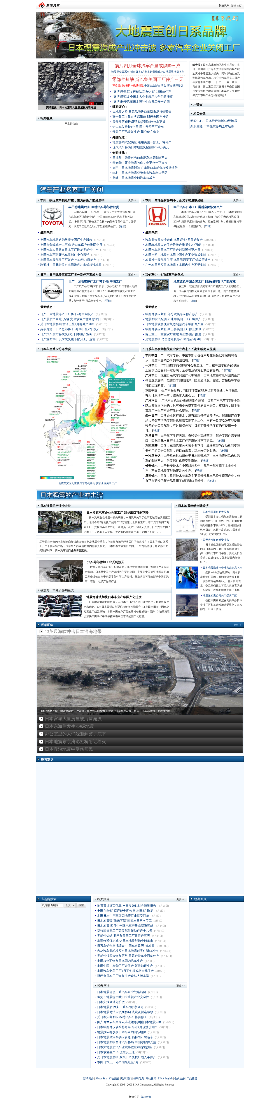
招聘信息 (138, 1078)
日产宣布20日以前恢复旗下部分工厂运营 (67, 339)
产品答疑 (192, 1078)
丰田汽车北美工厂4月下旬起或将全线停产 (125, 971)
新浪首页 (236, 5)
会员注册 (179, 1078)
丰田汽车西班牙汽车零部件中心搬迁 (65, 254)
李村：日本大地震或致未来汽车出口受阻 (140, 172)
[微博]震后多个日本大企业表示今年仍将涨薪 (142, 96)
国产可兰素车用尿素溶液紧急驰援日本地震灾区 (129, 1022)
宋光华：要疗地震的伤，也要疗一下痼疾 (140, 162)
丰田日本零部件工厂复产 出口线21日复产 (68, 260)
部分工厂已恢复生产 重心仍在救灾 (135, 131)
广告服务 (114, 1078)
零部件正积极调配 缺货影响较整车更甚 (138, 121)
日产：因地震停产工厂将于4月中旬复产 (95, 281)
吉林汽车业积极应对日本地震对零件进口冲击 (127, 950)
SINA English (165, 1078)
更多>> (132, 200)
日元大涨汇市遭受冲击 (216, 539)
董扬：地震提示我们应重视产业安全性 (123, 997)
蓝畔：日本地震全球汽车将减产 (133, 178)
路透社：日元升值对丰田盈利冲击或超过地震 (71, 265)
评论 (169, 85)
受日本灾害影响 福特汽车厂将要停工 (122, 1017)
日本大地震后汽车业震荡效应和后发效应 (124, 1047)
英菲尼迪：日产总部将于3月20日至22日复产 (70, 329)
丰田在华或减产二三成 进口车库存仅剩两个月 (71, 244)
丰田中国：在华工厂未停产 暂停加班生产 (125, 966)
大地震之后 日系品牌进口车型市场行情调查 (142, 111)
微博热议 (178, 85)
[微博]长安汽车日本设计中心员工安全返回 (141, 101)
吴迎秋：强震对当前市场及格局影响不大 (140, 157)
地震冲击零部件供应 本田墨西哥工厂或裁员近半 (177, 260)
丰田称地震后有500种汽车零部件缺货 (93, 207)
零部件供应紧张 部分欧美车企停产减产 (171, 314)
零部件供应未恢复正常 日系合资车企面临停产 (128, 955)
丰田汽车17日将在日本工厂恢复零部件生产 (69, 249)
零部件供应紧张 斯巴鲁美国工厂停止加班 (173, 329)
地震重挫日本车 (175, 71)
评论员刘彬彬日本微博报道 (128, 85)
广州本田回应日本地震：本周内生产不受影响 (175, 265)
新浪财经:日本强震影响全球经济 (212, 126)
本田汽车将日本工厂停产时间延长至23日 (172, 249)
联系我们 (126, 1078)
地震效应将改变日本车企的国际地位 (121, 1032)
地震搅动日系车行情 (123, 71)
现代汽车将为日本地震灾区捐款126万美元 (140, 147)
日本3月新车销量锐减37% (150, 71)
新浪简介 (88, 1078)
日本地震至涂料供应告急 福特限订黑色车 (125, 1037)
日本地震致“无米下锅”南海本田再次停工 (124, 920)
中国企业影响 (152, 85)
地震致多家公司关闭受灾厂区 (220, 595)
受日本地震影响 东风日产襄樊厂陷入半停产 (126, 1057)
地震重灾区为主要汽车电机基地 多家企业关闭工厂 (87, 483)
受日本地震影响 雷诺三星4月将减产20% (67, 324)
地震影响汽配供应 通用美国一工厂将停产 (173, 319)
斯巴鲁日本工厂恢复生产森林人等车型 (123, 976)
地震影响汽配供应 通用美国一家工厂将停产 (142, 142)
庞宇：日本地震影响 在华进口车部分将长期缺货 (145, 167)
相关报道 (103, 899)
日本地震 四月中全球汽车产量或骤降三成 (125, 925)
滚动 (163, 85)
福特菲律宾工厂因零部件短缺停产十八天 (125, 930)
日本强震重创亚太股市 (216, 511)
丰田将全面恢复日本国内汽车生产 (120, 961)
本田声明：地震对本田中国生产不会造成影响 (175, 254)
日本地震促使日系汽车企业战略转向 (122, 992)
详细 (122, 226)
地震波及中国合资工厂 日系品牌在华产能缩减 (204, 281)
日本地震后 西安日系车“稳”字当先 (120, 1007)
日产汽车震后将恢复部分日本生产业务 (66, 334)
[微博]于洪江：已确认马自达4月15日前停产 (141, 91)
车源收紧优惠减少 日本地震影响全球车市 (125, 940)
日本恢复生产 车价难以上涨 (116, 1052)
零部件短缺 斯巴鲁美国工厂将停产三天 (124, 935)
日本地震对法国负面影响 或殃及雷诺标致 (125, 1012)
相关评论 (103, 985)
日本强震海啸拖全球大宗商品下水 (222, 567)
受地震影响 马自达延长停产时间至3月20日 (174, 339)
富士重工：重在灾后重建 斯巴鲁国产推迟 (140, 116)
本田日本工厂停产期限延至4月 (117, 1062)
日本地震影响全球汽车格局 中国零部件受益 (126, 1042)
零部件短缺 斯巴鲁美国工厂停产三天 (147, 79)
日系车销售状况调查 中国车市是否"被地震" (126, 945)
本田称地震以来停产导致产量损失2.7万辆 (173, 244)
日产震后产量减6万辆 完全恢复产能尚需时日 (70, 319)
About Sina (101, 1078)
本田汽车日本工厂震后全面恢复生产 (197, 207)
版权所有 (146, 1096)
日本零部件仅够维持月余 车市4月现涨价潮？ (127, 1027)
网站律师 (151, 1078)
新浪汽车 (224, 5)
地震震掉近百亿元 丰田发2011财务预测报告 (126, 905)
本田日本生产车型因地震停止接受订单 (123, 915)
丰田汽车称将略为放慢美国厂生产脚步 (66, 239)
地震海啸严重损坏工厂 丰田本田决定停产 (71, 107)
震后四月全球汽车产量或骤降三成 (147, 65)
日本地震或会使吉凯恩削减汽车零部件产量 (174, 324)
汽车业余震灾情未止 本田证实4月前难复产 (174, 239)
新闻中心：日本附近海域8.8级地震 (213, 121)
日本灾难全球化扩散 (111, 1002)
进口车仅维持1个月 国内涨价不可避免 (138, 126)
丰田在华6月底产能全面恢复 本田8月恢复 (125, 910)
